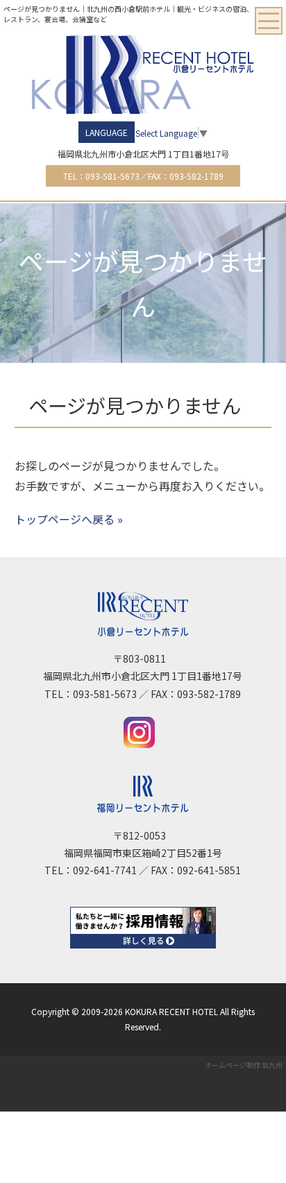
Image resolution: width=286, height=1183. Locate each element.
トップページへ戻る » (69, 519)
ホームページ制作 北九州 (244, 1064)
